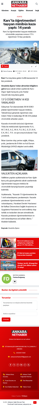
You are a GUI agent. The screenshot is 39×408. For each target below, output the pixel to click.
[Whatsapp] (25, 365)
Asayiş (13, 11)
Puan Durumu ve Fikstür (9, 382)
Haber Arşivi (27, 387)
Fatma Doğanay (7, 71)
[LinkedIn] (21, 365)
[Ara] (37, 4)
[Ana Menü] (2, 4)
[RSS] (28, 365)
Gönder (6, 319)
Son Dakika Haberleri (12, 387)
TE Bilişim (24, 396)
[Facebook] (10, 365)
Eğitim (21, 11)
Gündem (5, 11)
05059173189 (20, 353)
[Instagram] (17, 365)
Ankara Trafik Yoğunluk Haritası (26, 375)
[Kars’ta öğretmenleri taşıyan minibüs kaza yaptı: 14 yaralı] (19, 52)
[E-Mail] (14, 281)
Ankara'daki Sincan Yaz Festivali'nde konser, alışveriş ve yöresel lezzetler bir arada (19, 404)
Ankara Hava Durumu (8, 375)
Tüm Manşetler (27, 380)
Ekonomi (29, 11)
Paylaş (6, 66)
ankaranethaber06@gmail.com (21, 357)
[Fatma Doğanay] (6, 279)
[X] (14, 365)
